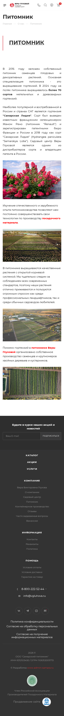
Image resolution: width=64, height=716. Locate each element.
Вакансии (32, 520)
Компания (32, 480)
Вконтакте (19, 610)
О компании (32, 492)
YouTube (36, 610)
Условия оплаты (32, 567)
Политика (32, 548)
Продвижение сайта (27, 701)
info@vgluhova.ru (34, 595)
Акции (32, 462)
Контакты (32, 539)
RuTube (45, 610)
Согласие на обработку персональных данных (32, 628)
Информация (32, 532)
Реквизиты (32, 544)
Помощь (32, 560)
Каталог (32, 455)
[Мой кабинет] (51, 5)
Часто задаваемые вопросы (32, 516)
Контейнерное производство (32, 506)
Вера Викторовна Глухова (32, 487)
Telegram (27, 610)
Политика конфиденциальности (32, 621)
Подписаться (51, 436)
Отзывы (32, 511)
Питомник (32, 501)
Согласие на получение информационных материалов (32, 635)
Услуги (32, 469)
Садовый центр (32, 497)
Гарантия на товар (32, 577)
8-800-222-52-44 (33, 589)
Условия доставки (32, 572)
